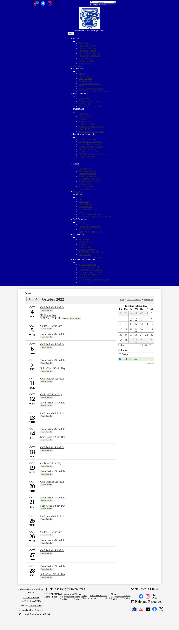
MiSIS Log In (85, 104)
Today (121, 345)
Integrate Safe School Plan (90, 141)
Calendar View (146, 345)
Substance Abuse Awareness (91, 131)
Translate (111, 5)
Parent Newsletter (86, 157)
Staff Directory (85, 58)
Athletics (83, 119)
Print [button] (122, 299)
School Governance (87, 139)
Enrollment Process (87, 48)
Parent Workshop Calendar (91, 146)
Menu (71, 33)
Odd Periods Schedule (52, 307)
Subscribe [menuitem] (148, 299)
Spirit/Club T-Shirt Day (52, 368)
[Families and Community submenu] (74, 137)
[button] (74, 197)
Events (125, 354)
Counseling (84, 76)
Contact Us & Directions (90, 53)
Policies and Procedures (89, 56)
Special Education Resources (91, 88)
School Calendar (86, 61)
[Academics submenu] (74, 71)
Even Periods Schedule (52, 333)
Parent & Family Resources (91, 144)
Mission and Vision (87, 46)
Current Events (85, 116)
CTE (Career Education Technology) (95, 91)
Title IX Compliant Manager (91, 126)
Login (24, 614)
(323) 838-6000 (35, 605)
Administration (85, 81)
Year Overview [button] (134, 299)
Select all (150, 363)
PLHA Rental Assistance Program (94, 154)
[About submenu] (74, 41)
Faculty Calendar (129, 359)
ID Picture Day (48, 315)
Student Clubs (85, 121)
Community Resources (89, 149)
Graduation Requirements (90, 83)
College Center (85, 78)
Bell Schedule (85, 43)
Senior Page (84, 114)
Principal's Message (87, 51)
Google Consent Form (88, 151)
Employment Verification (90, 106)
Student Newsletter (87, 124)
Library (82, 73)
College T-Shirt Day (51, 325)
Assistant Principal (87, 63)
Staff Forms (84, 99)
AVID (81, 86)
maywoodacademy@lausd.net (31, 610)
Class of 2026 (85, 129)
